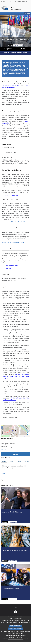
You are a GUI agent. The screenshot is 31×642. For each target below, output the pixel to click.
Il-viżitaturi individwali (12, 265)
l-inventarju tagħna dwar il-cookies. (15, 639)
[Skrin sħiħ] (28, 433)
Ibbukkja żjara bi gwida (11, 195)
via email (12, 74)
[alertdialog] (15, 68)
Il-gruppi (8, 268)
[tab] (15, 607)
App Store (25, 121)
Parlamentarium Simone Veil (10, 85)
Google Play (5, 123)
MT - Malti (3, 1)
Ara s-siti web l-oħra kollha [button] (21, 1)
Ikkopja (2, 449)
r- (15, 374)
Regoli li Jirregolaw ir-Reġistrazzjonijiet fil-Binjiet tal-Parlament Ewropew (16, 376)
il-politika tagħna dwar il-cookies (15, 637)
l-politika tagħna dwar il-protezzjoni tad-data (15, 635)
